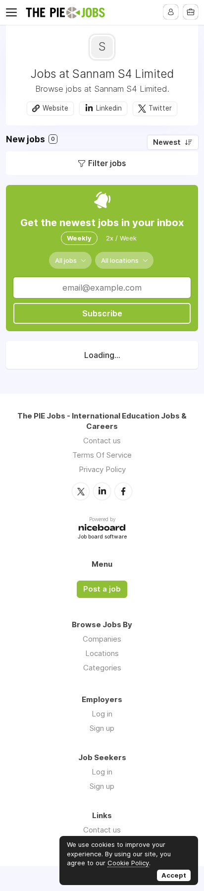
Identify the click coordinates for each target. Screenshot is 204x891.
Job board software (102, 537)
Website (55, 108)
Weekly (79, 238)
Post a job (102, 589)
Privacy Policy (102, 469)
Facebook (123, 491)
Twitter (160, 108)
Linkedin (109, 108)
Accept (173, 875)
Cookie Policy (128, 863)
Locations (102, 653)
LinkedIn (102, 491)
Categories (102, 667)
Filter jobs (107, 163)
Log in (102, 713)
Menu (13, 12)
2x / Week (121, 238)
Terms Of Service (102, 455)
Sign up (102, 728)
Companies (102, 639)
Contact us (102, 440)
